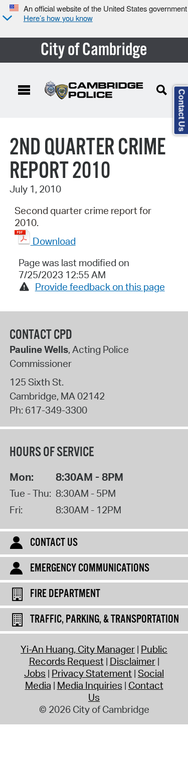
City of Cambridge (94, 50)
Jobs (35, 673)
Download (53, 241)
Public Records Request (98, 655)
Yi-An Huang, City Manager (78, 649)
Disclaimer (132, 661)
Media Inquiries (89, 685)
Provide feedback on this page (100, 287)
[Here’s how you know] (6, 19)
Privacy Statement (92, 673)
